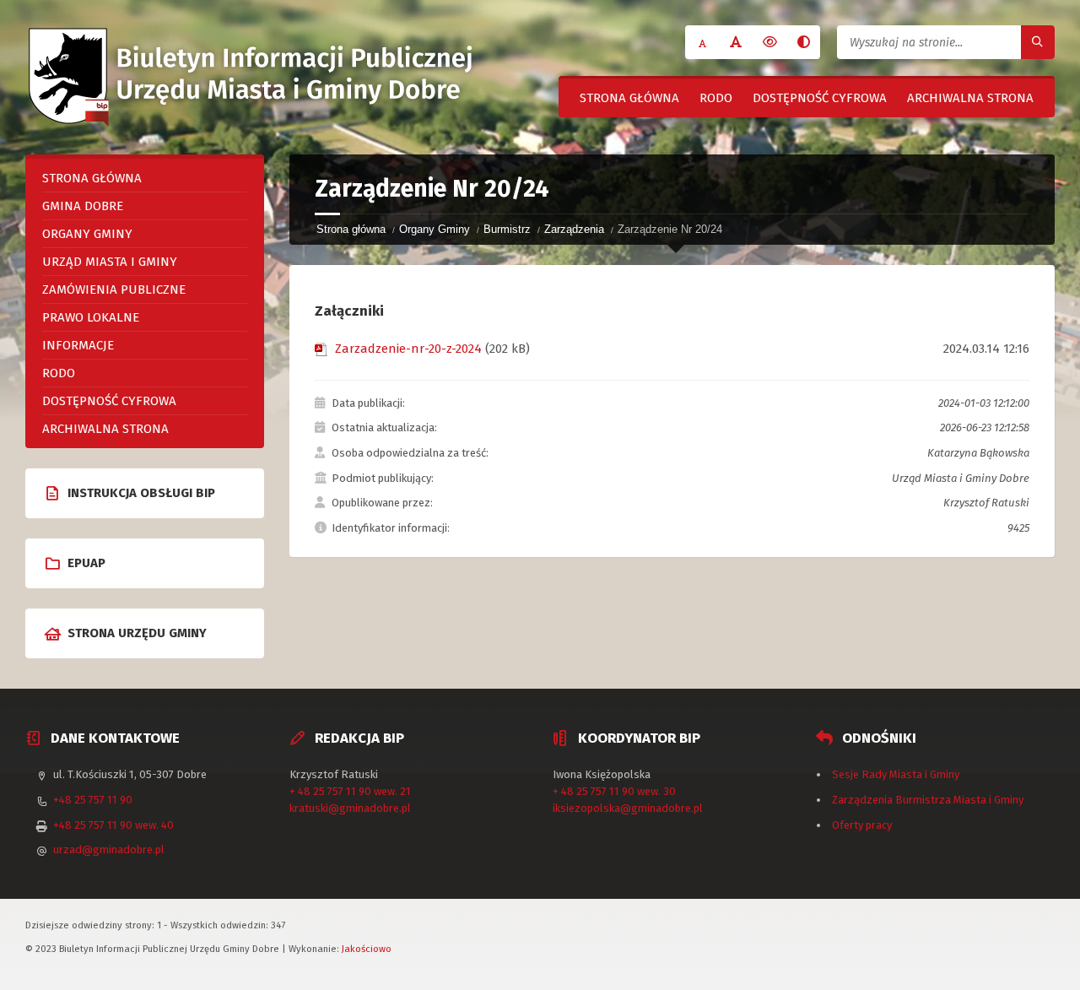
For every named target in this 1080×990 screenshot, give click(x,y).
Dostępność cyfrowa (820, 97)
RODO (715, 97)
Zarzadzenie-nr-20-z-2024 (408, 348)
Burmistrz (507, 229)
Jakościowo (367, 949)
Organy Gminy (434, 229)
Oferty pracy (862, 825)
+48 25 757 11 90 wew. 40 (113, 825)
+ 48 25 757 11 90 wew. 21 (350, 791)
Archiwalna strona (970, 97)
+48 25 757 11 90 (92, 799)
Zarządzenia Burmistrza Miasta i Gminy (927, 799)
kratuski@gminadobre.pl (350, 808)
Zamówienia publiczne (114, 289)
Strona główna (629, 97)
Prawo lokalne (90, 317)
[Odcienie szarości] (803, 42)
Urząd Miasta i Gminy (109, 261)
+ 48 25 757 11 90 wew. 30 (614, 791)
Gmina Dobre (82, 206)
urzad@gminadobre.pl (109, 849)
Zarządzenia (574, 229)
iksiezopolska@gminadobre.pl (628, 808)
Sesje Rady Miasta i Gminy (895, 774)
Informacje (78, 345)
